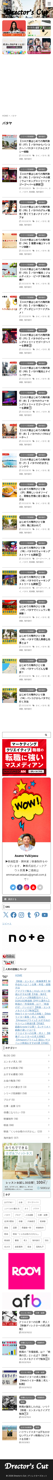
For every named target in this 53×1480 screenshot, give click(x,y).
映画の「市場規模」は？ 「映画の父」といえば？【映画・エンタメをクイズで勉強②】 (32, 1007)
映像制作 (40, 1227)
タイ (38, 155)
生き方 (7, 1246)
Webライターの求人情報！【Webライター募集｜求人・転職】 (34, 1380)
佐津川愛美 (9, 1221)
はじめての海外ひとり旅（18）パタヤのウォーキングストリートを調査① (34, 580)
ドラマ (36, 1208)
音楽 (29, 1246)
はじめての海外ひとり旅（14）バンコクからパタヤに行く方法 (34, 698)
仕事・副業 (43, 1215)
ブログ (18, 1215)
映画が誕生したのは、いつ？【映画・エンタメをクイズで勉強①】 (34, 1410)
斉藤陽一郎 (26, 1227)
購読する (12, 899)
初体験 (32, 192)
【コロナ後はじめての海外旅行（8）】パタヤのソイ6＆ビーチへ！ (35, 434)
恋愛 (15, 1227)
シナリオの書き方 (12, 1208)
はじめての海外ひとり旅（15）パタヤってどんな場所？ (33, 669)
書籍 (17, 1240)
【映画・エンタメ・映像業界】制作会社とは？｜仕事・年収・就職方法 (32, 984)
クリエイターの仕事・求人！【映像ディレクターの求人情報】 (34, 1325)
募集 (6, 1227)
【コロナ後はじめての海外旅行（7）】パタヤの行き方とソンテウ (34, 463)
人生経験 (29, 1215)
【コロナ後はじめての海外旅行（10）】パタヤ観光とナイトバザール (34, 371)
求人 (25, 1240)
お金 (21, 1202)
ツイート (7, 923)
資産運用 (19, 1246)
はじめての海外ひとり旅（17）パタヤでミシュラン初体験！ (34, 610)
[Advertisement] (26, 83)
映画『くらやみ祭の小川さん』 (26, 1234)
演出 (47, 1240)
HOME (18, 975)
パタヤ (44, 155)
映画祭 (7, 1240)
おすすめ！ (9, 1202)
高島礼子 (40, 1246)
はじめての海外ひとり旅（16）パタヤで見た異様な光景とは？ (34, 639)
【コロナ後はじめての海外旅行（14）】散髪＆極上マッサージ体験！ (34, 243)
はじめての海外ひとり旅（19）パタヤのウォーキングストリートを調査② (34, 551)
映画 (6, 1234)
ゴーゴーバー (42, 188)
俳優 (21, 1221)
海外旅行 (28, 159)
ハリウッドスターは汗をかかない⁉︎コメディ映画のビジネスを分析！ (34, 1435)
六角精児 (31, 1221)
